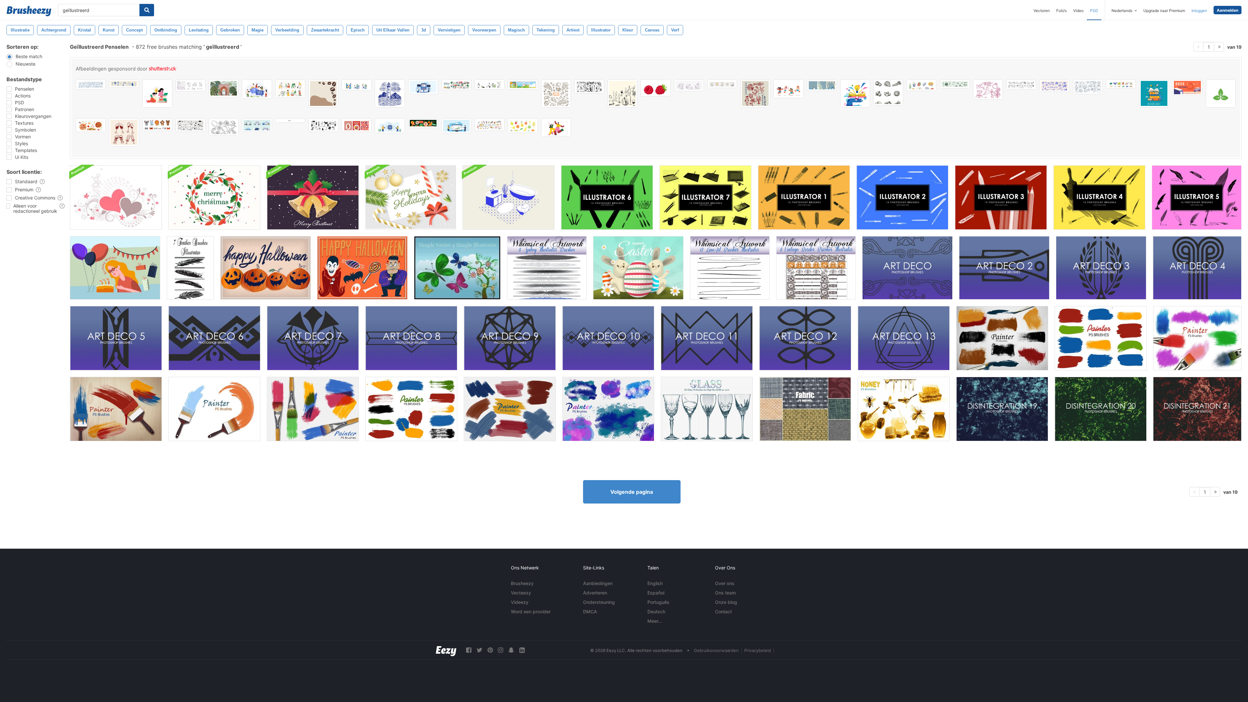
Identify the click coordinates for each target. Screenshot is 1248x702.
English (655, 583)
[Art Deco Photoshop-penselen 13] (904, 338)
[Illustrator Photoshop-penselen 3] (1001, 197)
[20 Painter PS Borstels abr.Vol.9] (313, 409)
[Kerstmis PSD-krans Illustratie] (214, 197)
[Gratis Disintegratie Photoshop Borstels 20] (1101, 409)
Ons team (725, 592)
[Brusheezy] (28, 11)
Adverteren (595, 592)
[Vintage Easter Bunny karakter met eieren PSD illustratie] (638, 268)
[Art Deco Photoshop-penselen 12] (805, 338)
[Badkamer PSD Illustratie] (508, 197)
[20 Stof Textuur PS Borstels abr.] (805, 409)
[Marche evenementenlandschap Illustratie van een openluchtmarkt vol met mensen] (456, 84)
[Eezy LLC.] (446, 650)
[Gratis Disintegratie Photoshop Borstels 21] (1197, 409)
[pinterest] (490, 650)
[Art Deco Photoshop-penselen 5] (116, 338)
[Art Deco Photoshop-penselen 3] (1101, 268)
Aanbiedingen (598, 583)
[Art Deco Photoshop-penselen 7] (313, 338)
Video (1078, 10)
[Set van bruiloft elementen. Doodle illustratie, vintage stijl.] (988, 89)
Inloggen (1199, 10)
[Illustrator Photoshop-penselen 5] (1197, 197)
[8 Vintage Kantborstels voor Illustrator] (816, 268)
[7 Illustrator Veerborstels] (190, 268)
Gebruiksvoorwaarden (716, 650)
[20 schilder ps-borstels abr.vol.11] (608, 409)
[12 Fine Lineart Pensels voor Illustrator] (730, 268)
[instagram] (500, 650)
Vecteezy (521, 592)
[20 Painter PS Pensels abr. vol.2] (214, 409)
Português (658, 602)
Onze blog (726, 602)
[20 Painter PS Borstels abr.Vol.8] (1002, 338)
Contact (723, 611)
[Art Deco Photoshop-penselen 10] (608, 338)
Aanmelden (1227, 10)
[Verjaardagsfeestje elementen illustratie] (115, 268)
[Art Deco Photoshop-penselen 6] (214, 338)
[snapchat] (511, 650)
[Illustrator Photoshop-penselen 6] (607, 197)
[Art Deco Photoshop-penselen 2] (1004, 268)
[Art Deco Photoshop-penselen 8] (411, 338)
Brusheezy (522, 583)
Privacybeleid (757, 650)
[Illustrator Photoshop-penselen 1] (804, 197)
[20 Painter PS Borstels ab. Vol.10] (510, 409)
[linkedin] (522, 650)
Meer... (654, 621)
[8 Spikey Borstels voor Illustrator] (547, 268)
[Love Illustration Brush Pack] (116, 197)
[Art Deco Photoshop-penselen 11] (707, 338)
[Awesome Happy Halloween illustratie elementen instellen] (362, 268)
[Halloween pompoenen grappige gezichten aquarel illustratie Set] (265, 268)
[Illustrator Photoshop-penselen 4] (1099, 197)
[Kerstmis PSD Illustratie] (410, 197)
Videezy (519, 602)
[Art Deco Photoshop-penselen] (907, 268)
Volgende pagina (631, 492)
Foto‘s (1061, 10)
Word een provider (531, 611)
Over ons (724, 583)
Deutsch (656, 611)
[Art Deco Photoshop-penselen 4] (1197, 268)
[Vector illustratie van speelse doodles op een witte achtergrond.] (190, 125)
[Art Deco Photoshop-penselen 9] (510, 338)
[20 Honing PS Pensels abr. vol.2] (904, 409)
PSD (1094, 10)
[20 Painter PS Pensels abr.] (116, 409)
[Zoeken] (146, 10)
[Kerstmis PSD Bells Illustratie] (313, 197)
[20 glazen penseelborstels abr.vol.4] (707, 409)
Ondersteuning (599, 602)
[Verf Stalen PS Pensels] (411, 409)
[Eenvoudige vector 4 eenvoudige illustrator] (457, 268)
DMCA (590, 611)
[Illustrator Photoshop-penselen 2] (902, 197)
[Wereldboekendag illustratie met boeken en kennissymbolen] (1154, 93)
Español (655, 592)
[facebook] (468, 650)
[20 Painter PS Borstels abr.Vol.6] (1197, 338)
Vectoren (1042, 10)
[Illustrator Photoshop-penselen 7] (705, 197)
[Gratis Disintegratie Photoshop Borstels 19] (1002, 409)
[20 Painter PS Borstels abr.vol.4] (1101, 338)
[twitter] (479, 650)
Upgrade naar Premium (1164, 10)
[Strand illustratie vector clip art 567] (755, 93)
